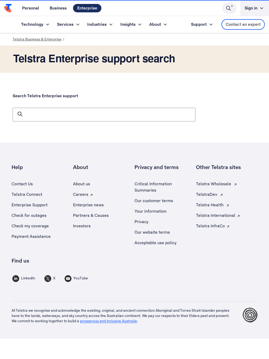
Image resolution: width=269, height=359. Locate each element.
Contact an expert (243, 24)
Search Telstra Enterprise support (45, 96)
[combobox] (104, 114)
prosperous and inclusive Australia (108, 321)
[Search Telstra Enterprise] (229, 8)
